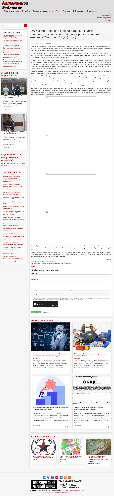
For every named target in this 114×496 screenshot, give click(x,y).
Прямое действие (55, 263)
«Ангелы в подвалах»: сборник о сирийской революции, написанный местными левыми (12, 186)
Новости (33, 26)
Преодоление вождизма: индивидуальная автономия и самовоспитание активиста (51, 408)
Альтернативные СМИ (42, 261)
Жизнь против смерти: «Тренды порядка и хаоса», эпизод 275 (11, 224)
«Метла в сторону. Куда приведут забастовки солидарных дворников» (12, 60)
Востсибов (35, 358)
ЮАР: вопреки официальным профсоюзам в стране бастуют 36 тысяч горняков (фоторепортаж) (12, 47)
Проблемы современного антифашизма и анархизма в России (43, 457)
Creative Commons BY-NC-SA (77, 490)
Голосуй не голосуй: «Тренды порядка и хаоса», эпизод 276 (13, 198)
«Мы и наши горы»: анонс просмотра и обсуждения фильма (13, 252)
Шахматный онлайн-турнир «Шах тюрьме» (12, 96)
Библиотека (78, 11)
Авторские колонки (42, 320)
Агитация (66, 11)
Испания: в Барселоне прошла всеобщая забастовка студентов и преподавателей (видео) (12, 56)
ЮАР (32, 265)
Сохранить (36, 312)
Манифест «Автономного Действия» (59, 492)
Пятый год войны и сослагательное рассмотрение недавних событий (91, 355)
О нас (46, 492)
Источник (108, 259)
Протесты (47, 263)
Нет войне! (25, 11)
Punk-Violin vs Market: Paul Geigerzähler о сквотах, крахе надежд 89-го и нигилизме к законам (13, 212)
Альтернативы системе (37, 263)
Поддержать (91, 11)
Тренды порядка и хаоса (43, 11)
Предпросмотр (46, 312)
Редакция (48, 43)
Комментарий (35, 279)
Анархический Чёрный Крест (9, 74)
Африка (33, 266)
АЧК (57, 11)
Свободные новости (43, 436)
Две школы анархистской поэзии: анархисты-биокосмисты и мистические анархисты (13, 219)
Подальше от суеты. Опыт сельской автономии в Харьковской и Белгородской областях (98, 458)
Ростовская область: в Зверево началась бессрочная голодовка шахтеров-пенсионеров (11, 65)
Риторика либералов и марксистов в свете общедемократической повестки (88, 408)
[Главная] (15, 5)
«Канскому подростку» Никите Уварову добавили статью (13, 132)
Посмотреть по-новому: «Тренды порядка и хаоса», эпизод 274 (12, 248)
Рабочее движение (66, 263)
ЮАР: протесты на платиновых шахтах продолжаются (13, 51)
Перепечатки (52, 261)
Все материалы (12, 172)
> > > (14, 261)
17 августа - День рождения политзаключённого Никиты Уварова (13, 243)
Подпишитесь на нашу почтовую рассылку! (11, 157)
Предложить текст (11, 11)
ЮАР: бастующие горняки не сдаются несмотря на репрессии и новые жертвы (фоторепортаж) (13, 42)
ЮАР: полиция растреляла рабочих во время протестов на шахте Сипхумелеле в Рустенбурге (13, 36)
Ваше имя (34, 273)
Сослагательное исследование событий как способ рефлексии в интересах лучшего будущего (50, 355)
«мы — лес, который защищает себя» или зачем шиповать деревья (71, 457)
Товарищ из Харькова (94, 463)
